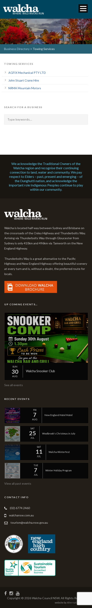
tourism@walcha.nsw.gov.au (29, 522)
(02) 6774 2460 (20, 508)
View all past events (17, 483)
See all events (13, 385)
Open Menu (83, 8)
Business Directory (17, 49)
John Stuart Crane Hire (23, 80)
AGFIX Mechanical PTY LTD (27, 72)
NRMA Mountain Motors (24, 88)
